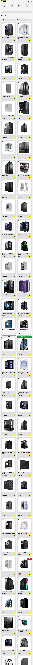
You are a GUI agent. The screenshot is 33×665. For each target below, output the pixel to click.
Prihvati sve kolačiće (24, 336)
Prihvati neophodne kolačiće (8, 336)
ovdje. (19, 333)
